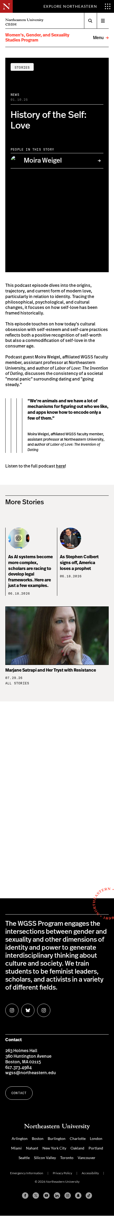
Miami (16, 1148)
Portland (96, 1148)
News (15, 95)
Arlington (20, 1138)
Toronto (66, 1157)
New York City (54, 1148)
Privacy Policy (62, 1173)
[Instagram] (67, 1195)
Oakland (77, 1148)
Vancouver (86, 1157)
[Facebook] (25, 1195)
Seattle (24, 1157)
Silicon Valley (45, 1157)
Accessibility (90, 1173)
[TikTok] (89, 1195)
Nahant (32, 1148)
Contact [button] (19, 1093)
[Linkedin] (57, 1195)
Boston (37, 1138)
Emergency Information (26, 1173)
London (96, 1138)
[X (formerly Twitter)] (36, 1195)
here (60, 466)
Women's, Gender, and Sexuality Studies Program (37, 37)
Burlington (56, 1138)
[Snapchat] (78, 1195)
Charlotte (78, 1138)
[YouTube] (46, 1195)
